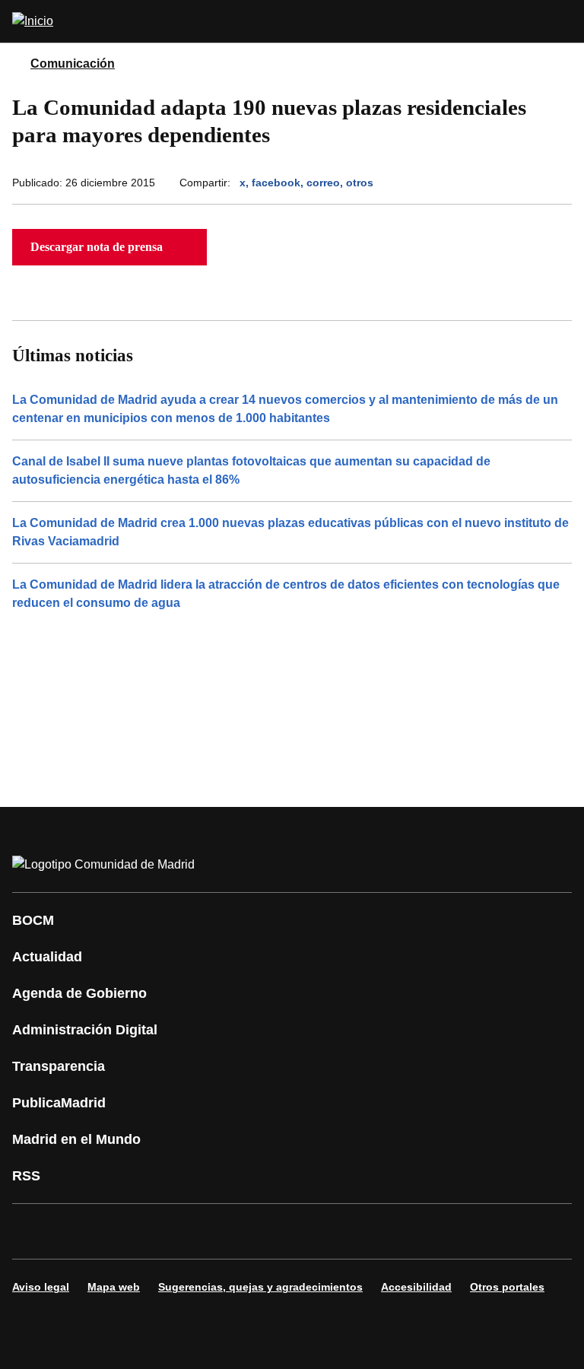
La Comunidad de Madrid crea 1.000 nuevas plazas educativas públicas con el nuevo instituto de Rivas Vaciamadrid (290, 532)
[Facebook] (33, 1231)
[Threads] (444, 1231)
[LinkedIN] (216, 1231)
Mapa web (113, 1287)
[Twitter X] (124, 1231)
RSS (26, 1175)
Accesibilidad (416, 1287)
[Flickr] (353, 1231)
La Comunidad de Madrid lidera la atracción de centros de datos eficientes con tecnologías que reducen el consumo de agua (286, 593)
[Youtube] (170, 1231)
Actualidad (47, 956)
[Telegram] (398, 1231)
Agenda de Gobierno (79, 993)
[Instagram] (79, 1231)
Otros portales (507, 1287)
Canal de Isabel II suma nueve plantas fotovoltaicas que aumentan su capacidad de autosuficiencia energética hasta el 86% (251, 470)
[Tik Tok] (307, 1231)
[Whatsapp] (261, 1231)
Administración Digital (84, 1029)
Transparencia (58, 1066)
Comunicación (72, 63)
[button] (109, 247)
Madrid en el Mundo (76, 1139)
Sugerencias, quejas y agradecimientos (260, 1287)
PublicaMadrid (59, 1102)
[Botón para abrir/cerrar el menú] (562, 21)
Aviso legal (40, 1287)
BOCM (33, 920)
